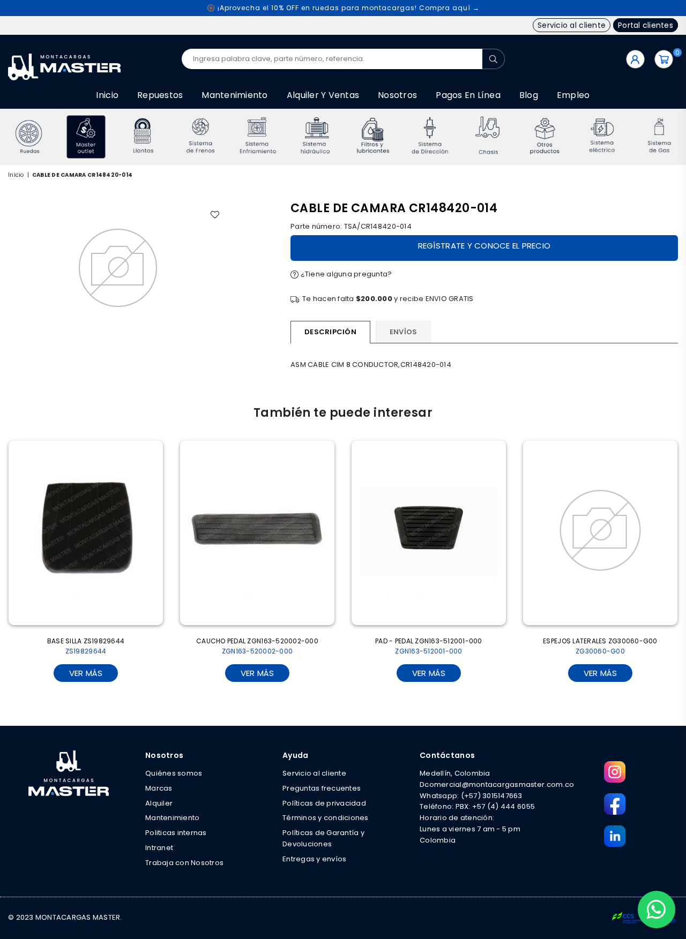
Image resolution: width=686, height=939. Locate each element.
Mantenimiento (234, 95)
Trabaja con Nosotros (184, 863)
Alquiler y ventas (323, 95)
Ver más (86, 673)
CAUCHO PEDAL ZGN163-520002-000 (257, 646)
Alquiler (159, 803)
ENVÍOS (403, 332)
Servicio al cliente (572, 25)
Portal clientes (645, 25)
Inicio (107, 95)
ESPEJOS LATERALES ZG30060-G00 (600, 646)
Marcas (159, 788)
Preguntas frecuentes (321, 788)
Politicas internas (176, 833)
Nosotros (397, 95)
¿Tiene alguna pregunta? (345, 274)
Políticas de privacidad (324, 803)
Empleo (573, 95)
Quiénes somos (173, 773)
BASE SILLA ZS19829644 (85, 646)
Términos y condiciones (325, 818)
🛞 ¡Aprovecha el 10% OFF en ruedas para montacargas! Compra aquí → (343, 7)
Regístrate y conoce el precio (484, 245)
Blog (528, 95)
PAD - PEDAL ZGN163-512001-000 (428, 646)
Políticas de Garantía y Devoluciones (323, 838)
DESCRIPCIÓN (330, 332)
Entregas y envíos (314, 859)
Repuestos (160, 95)
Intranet (159, 848)
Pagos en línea (468, 95)
